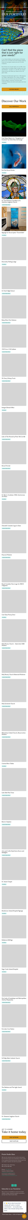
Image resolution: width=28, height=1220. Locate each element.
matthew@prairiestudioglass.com (9, 1175)
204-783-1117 (8, 1169)
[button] (24, 3)
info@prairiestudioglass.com (8, 1172)
